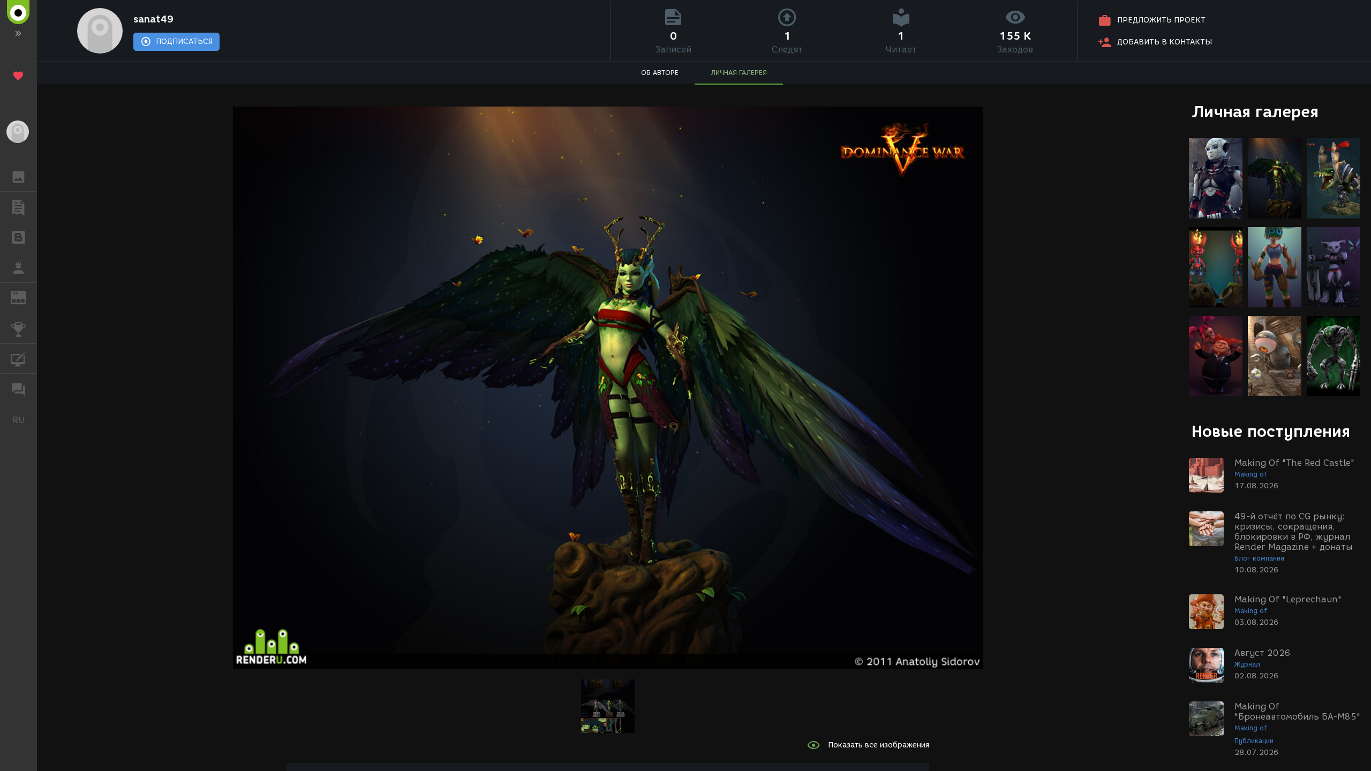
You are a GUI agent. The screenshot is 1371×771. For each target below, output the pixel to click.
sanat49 (153, 19)
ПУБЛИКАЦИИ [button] (18, 207)
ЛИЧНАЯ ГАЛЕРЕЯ (739, 73)
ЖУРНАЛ (25, 297)
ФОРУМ (18, 389)
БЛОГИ (18, 237)
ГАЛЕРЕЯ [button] (18, 176)
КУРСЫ (18, 359)
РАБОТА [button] (18, 267)
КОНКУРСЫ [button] (18, 328)
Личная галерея (1255, 111)
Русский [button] (24, 419)
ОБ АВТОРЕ (660, 73)
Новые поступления (1271, 431)
